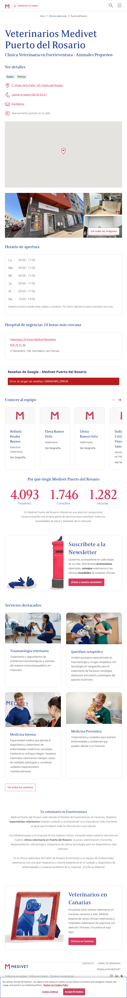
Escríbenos (18, 103)
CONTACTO (88, 963)
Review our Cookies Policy (55, 985)
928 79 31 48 (17, 345)
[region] (63, 987)
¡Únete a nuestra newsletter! (86, 582)
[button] (63, 151)
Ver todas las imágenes (104, 231)
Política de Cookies (38, 976)
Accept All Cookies (74, 992)
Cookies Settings (50, 992)
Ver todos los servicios (20, 787)
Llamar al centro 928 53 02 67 (29, 94)
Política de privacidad (16, 976)
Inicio (42, 16)
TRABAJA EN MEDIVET (108, 969)
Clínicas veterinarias (58, 16)
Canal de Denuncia (109, 963)
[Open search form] (110, 5)
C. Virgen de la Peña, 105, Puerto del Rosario (37, 85)
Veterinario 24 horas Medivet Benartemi (33, 339)
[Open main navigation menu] (119, 5)
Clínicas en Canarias (82, 941)
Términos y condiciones (62, 976)
